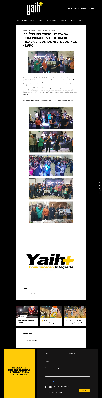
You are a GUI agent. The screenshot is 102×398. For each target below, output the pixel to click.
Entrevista (40, 20)
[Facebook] (100, 185)
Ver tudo (84, 303)
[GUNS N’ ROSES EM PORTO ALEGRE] (27, 312)
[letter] (100, 190)
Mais (79, 20)
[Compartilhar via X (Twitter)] (27, 293)
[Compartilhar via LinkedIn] (31, 293)
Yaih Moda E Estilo (51, 20)
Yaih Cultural (63, 20)
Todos (17, 20)
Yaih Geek (72, 20)
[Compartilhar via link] (35, 293)
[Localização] (100, 193)
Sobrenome (72, 353)
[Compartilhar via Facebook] (24, 293)
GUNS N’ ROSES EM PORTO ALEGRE (26, 322)
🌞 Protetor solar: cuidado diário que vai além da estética (50, 322)
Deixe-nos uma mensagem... (53, 367)
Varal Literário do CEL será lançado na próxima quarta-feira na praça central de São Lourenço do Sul (75, 322)
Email (47, 361)
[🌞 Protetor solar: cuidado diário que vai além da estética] (51, 312)
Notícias (24, 20)
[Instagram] (100, 183)
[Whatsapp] (100, 188)
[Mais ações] (78, 30)
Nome (47, 353)
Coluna (32, 20)
